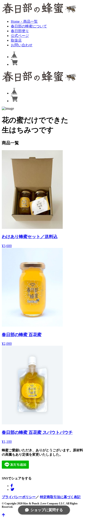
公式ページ (20, 36)
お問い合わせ (21, 45)
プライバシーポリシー (19, 497)
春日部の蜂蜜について (29, 26)
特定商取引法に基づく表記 (60, 497)
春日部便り (20, 31)
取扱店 (16, 40)
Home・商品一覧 (24, 21)
